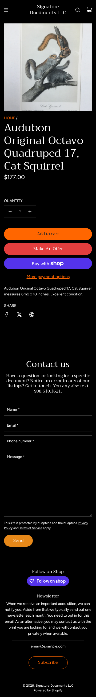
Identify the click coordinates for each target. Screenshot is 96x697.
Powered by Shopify (48, 690)
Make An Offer (48, 249)
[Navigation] (6, 10)
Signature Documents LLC (48, 9)
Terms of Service (30, 528)
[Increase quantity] (30, 211)
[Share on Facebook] (7, 315)
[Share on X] (19, 315)
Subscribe (48, 662)
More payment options (48, 276)
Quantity (13, 201)
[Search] (77, 10)
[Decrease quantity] (10, 211)
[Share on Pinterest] (32, 315)
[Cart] (89, 10)
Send (18, 540)
